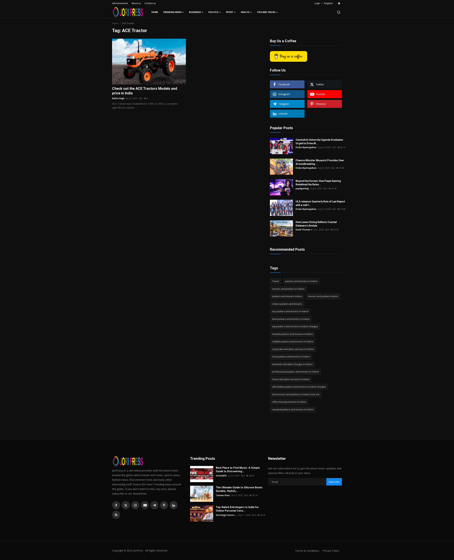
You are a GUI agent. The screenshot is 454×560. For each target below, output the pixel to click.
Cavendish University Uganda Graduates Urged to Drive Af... (319, 141)
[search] (339, 12)
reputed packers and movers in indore (293, 409)
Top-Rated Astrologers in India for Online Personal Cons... (237, 509)
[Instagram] (135, 505)
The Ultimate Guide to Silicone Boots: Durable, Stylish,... (239, 489)
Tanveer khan (223, 495)
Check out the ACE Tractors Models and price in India (144, 90)
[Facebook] (116, 505)
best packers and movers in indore (291, 319)
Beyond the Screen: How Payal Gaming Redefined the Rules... (318, 183)
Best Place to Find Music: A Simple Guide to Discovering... (238, 469)
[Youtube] (145, 505)
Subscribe (334, 482)
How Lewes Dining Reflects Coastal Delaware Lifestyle (316, 224)
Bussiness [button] (195, 12)
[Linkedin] (174, 505)
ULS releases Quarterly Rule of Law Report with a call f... (320, 203)
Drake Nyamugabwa (306, 147)
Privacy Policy (331, 550)
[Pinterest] (164, 505)
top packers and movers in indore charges (295, 326)
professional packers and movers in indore (295, 371)
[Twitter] (126, 505)
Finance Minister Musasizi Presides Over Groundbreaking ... (320, 162)
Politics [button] (213, 12)
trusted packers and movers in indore (292, 334)
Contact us (150, 3)
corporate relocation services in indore (293, 349)
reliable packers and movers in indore (292, 341)
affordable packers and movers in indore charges (299, 386)
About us (136, 3)
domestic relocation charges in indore (292, 364)
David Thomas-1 (304, 229)
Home (154, 12)
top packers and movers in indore (290, 311)
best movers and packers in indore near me (295, 394)
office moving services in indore (289, 401)
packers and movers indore (287, 296)
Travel (275, 281)
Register (328, 3)
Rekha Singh (118, 98)
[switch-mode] (339, 3)
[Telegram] (154, 505)
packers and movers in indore (301, 281)
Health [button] (245, 12)
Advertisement (120, 3)
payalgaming (302, 188)
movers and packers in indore (288, 288)
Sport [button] (229, 12)
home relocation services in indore (290, 379)
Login (317, 3)
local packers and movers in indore (291, 356)
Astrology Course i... (226, 515)
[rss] (116, 515)
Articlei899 (221, 475)
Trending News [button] (172, 12)
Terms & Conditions (307, 550)
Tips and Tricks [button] (266, 12)
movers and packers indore (323, 296)
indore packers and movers (287, 303)
